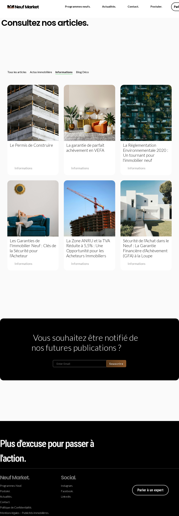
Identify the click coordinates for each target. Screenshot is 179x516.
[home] (23, 7)
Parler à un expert (150, 490)
